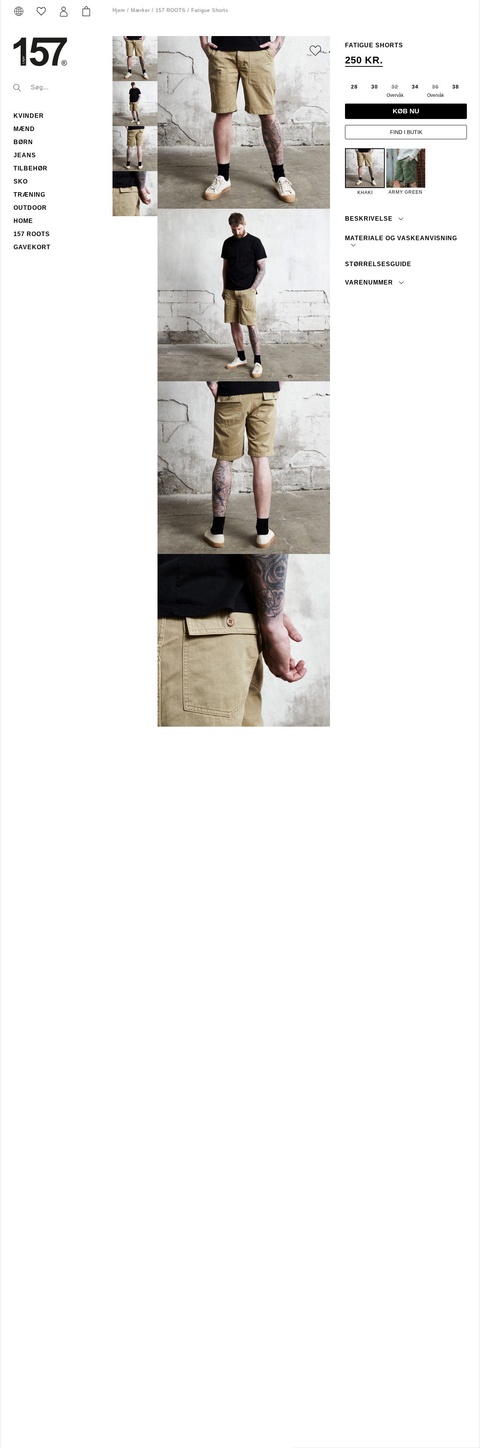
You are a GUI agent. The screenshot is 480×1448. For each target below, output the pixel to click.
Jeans (25, 155)
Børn (23, 142)
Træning (29, 194)
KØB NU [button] (406, 111)
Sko (21, 181)
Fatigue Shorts (209, 10)
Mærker (140, 10)
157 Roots (32, 234)
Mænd (24, 129)
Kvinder (29, 116)
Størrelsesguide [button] (378, 263)
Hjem (118, 10)
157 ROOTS (171, 10)
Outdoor (30, 208)
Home (23, 221)
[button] (63, 11)
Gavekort (32, 247)
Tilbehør (31, 168)
